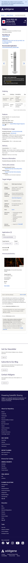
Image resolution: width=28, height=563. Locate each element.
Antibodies (3, 464)
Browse (2, 15)
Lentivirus (3, 478)
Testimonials (4, 415)
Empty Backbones (5, 488)
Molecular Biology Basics (6, 510)
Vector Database (4, 531)
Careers (3, 425)
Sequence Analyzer (5, 529)
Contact (3, 554)
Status (18, 555)
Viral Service (3, 446)
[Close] (25, 2)
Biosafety (3, 421)
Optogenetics (4, 492)
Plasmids (3, 466)
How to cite (5, 43)
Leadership (3, 413)
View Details (6, 285)
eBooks (3, 508)
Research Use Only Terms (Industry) (13, 172)
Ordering (3, 442)
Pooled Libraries (4, 470)
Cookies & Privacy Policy (12, 554)
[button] (26, 9)
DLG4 (13, 209)
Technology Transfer (5, 434)
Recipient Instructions (5, 432)
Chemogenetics (4, 484)
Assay (3, 234)
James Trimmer (9, 15)
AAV (2, 476)
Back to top (22, 294)
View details (8, 81)
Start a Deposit (4, 454)
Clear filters (5, 249)
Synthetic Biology (4, 494)
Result (16, 241)
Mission (3, 411)
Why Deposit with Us (5, 452)
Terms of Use (12, 555)
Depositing (3, 440)
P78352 (20, 224)
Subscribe (4, 370)
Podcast (3, 512)
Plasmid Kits (4, 468)
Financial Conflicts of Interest (7, 419)
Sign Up (4, 357)
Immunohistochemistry (7, 47)
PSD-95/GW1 (13, 133)
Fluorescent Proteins (5, 490)
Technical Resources (5, 444)
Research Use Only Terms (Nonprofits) (13, 168)
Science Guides (4, 516)
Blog (2, 506)
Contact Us (4, 382)
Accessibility (4, 555)
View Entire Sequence (16, 197)
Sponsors (3, 417)
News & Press (4, 429)
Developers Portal (5, 533)
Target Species (5, 241)
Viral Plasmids (4, 496)
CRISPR (3, 486)
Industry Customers (5, 427)
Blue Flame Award (5, 423)
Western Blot (16, 47)
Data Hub (3, 527)
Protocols (3, 514)
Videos (2, 518)
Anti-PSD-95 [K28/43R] (17, 131)
